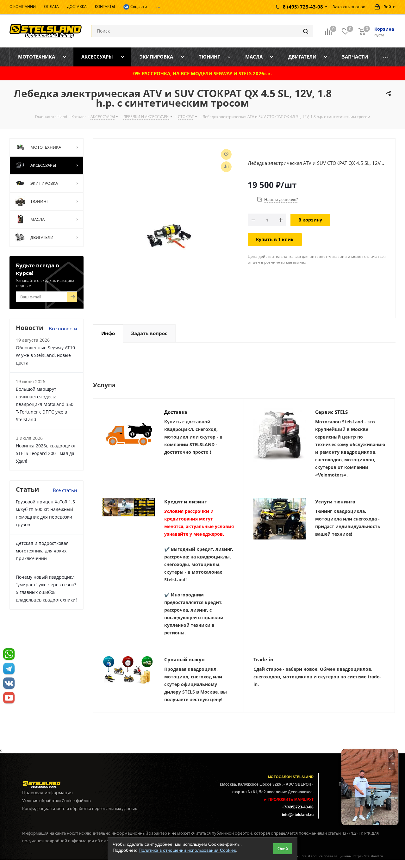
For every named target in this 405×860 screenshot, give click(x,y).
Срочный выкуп (184, 659)
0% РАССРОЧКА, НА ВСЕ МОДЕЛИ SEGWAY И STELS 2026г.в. (202, 73)
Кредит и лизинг (185, 501)
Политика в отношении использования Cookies (187, 850)
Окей (282, 848)
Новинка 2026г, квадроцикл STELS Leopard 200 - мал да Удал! (45, 453)
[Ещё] (386, 56)
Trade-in (263, 659)
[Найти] (305, 31)
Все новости (63, 328)
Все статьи (65, 490)
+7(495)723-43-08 (298, 807)
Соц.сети (138, 6)
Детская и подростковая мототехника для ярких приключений (42, 550)
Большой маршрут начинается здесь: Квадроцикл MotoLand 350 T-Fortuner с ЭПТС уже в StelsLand (44, 404)
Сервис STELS (331, 412)
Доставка (175, 412)
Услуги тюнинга (335, 501)
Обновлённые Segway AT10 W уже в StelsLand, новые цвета (45, 355)
